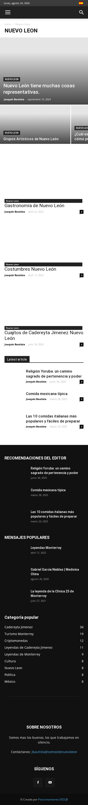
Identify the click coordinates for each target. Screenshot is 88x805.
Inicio (8, 24)
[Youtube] (50, 782)
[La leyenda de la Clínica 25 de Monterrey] (16, 595)
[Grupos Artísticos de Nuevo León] (35, 131)
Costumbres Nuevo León (30, 269)
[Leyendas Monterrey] (16, 552)
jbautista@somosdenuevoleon (54, 752)
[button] (81, 12)
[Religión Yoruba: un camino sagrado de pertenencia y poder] (14, 378)
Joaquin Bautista (14, 99)
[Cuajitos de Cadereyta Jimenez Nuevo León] (44, 305)
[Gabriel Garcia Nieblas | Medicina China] (12, 575)
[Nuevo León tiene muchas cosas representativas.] (44, 71)
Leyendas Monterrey (46, 548)
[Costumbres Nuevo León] (44, 241)
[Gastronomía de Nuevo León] (44, 178)
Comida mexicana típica (46, 393)
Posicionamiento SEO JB (53, 799)
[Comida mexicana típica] (14, 400)
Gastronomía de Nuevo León (34, 205)
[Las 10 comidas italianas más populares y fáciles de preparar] (14, 423)
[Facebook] (37, 782)
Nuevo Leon (12, 79)
